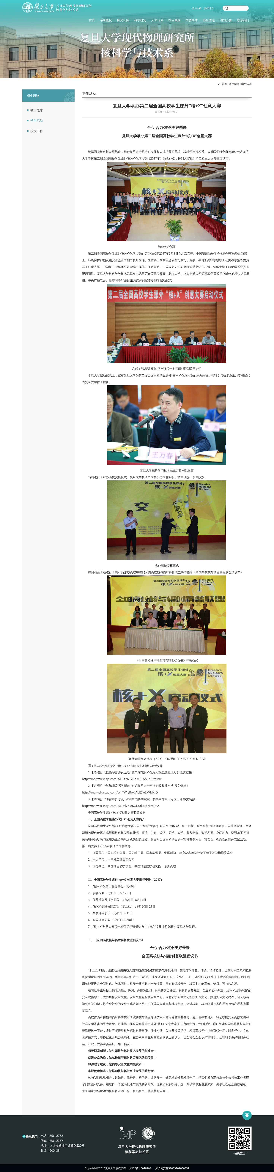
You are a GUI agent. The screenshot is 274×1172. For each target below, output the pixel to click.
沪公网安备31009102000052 (172, 1168)
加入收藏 (196, 8)
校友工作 (36, 131)
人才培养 (157, 20)
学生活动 (246, 84)
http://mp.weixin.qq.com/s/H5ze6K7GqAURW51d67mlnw (121, 779)
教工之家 (36, 110)
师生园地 (209, 20)
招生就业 (174, 20)
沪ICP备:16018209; (140, 1168)
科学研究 (140, 20)
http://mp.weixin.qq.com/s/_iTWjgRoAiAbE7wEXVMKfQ (120, 792)
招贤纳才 (192, 20)
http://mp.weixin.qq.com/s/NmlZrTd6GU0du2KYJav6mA (120, 806)
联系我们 (208, 8)
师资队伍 (123, 20)
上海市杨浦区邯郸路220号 (67, 1145)
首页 (92, 20)
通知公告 (226, 20)
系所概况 (106, 20)
